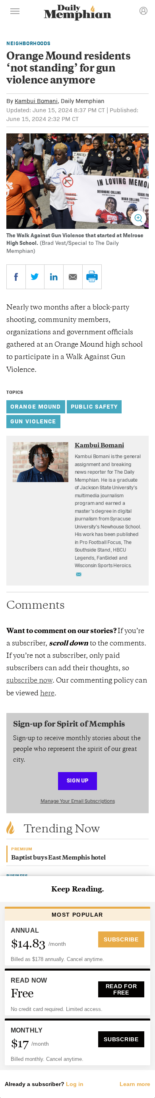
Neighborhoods (28, 43)
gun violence (33, 421)
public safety (94, 406)
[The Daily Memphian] (77, 13)
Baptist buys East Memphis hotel (58, 858)
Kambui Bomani (36, 100)
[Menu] (15, 12)
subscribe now (29, 681)
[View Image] (138, 218)
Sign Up (77, 780)
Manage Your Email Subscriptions (78, 801)
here (47, 694)
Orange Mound (35, 406)
